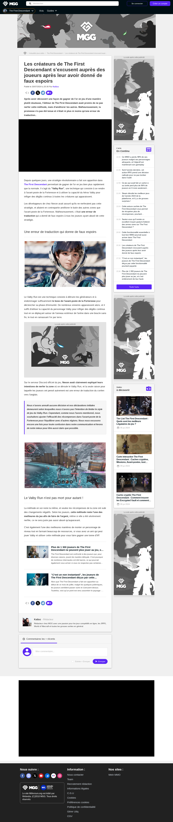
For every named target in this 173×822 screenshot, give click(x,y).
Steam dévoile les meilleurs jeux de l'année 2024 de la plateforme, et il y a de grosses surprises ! (135, 197)
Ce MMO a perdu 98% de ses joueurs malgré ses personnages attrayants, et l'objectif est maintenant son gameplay (136, 161)
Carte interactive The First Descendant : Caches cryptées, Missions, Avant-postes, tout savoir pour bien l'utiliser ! (133, 460)
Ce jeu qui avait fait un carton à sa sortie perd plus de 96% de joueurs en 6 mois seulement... (135, 185)
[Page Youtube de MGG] (41, 775)
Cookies (71, 797)
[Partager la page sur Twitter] (38, 93)
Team (70, 779)
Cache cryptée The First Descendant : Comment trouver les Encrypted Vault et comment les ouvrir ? (133, 498)
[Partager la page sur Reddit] (43, 93)
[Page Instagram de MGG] (59, 775)
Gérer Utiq (72, 811)
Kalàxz (56, 86)
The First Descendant (55, 53)
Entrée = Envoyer (82, 661)
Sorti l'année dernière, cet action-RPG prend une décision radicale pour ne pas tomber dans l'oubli (135, 174)
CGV (69, 816)
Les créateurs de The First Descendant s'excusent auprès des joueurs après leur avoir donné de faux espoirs (135, 249)
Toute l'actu (134, 287)
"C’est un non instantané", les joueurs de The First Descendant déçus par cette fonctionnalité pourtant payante (75, 576)
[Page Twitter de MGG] (34, 775)
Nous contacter (75, 774)
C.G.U (70, 793)
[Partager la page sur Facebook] (33, 93)
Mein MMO (114, 774)
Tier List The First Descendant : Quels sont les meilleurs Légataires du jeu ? (133, 421)
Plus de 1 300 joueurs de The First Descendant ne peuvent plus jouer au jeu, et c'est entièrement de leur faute (76, 548)
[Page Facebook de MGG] (22, 775)
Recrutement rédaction (79, 784)
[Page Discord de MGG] (28, 775)
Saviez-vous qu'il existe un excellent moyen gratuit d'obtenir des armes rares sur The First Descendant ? (136, 223)
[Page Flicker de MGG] (53, 775)
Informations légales (78, 788)
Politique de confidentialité (81, 807)
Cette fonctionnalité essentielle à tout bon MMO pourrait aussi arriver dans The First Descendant (136, 236)
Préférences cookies (78, 802)
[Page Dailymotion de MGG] (47, 775)
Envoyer (101, 661)
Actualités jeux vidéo (36, 53)
